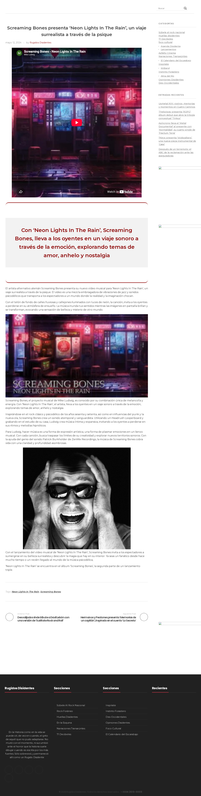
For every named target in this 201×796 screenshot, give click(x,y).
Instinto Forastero (169, 71)
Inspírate (164, 64)
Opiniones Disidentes (171, 79)
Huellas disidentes (169, 35)
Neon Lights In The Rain (25, 591)
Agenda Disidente (171, 46)
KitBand (165, 68)
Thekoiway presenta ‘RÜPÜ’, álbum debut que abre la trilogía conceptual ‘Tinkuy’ (177, 115)
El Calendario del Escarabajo (176, 60)
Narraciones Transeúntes (173, 56)
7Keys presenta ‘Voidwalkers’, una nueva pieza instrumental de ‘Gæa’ (177, 141)
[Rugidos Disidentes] (15, 7)
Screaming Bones (50, 591)
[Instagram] (19, 770)
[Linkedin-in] (29, 770)
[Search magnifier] (185, 8)
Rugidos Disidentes (40, 42)
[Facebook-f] (39, 770)
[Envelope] (9, 778)
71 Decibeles (166, 39)
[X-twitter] (9, 770)
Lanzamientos (168, 49)
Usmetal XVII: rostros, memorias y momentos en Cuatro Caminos (183, 708)
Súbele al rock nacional (172, 32)
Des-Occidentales (169, 83)
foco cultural (165, 42)
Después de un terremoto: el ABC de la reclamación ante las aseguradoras (176, 152)
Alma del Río (167, 76)
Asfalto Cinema (167, 53)
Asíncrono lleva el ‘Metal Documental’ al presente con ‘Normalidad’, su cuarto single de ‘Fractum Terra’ (183, 769)
